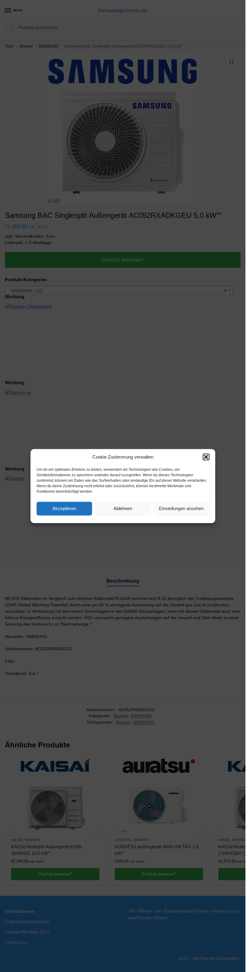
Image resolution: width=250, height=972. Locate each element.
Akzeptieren (64, 508)
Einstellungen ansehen (181, 508)
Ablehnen (122, 508)
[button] (206, 457)
